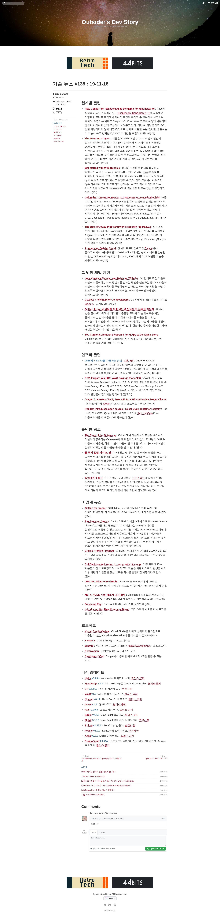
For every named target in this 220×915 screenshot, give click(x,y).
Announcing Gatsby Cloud (100, 248)
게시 (58, 112)
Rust (87, 709)
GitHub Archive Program (99, 550)
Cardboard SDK (94, 656)
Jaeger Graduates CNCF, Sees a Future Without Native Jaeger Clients (125, 399)
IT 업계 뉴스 (58, 135)
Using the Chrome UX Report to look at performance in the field (122, 197)
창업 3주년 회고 (94, 478)
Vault (88, 694)
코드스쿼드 (138, 478)
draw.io (89, 645)
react (63, 101)
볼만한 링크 (58, 132)
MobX (88, 720)
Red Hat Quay (145, 413)
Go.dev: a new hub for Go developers (107, 299)
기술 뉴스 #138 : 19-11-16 (80, 84)
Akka (88, 735)
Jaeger (106, 403)
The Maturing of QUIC (97, 138)
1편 (126, 360)
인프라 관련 (58, 129)
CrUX (63, 104)
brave (88, 704)
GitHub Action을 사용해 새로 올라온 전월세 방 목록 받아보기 (119, 309)
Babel (88, 715)
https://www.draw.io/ (139, 645)
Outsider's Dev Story (110, 22)
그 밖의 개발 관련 (60, 126)
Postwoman (92, 651)
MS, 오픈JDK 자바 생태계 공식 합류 (105, 594)
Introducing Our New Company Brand (107, 609)
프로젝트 (57, 138)
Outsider (112, 910)
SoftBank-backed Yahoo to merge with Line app (113, 564)
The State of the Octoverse (100, 435)
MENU (214, 3)
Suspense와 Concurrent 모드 (134, 113)
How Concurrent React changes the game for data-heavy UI (120, 108)
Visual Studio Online (97, 631)
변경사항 (127, 688)
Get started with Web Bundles (102, 167)
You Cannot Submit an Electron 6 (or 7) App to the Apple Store (121, 334)
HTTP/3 (69, 101)
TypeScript (91, 683)
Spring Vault (92, 741)
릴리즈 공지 (127, 735)
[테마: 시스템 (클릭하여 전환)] (204, 3)
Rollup (88, 725)
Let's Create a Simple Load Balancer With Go (111, 278)
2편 (131, 360)
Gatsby (148, 248)
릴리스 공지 (137, 678)
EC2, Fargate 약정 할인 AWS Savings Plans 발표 (113, 378)
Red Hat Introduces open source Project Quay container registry (123, 408)
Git (86, 688)
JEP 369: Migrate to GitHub (101, 581)
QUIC (58, 104)
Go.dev (89, 303)
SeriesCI (90, 640)
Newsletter (59, 98)
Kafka (58, 101)
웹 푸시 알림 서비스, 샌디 (99, 452)
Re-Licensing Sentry (97, 521)
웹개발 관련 (58, 123)
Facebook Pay (93, 604)
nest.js (89, 730)
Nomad (89, 699)
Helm (88, 678)
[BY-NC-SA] (59, 109)
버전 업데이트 (59, 141)
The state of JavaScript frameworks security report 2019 (118, 226)
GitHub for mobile (95, 508)
